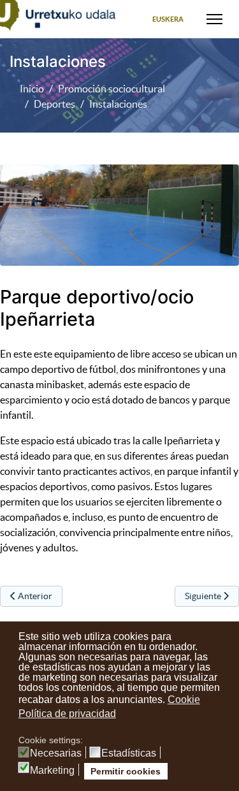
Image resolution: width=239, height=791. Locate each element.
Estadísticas (128, 753)
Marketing (52, 771)
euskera (168, 19)
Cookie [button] (184, 699)
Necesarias (56, 753)
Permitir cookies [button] (126, 771)
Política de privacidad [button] (67, 713)
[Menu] (214, 19)
